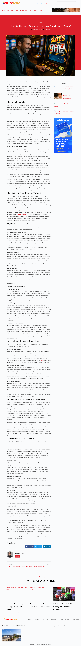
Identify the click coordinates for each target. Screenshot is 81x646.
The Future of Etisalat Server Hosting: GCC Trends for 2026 (68, 88)
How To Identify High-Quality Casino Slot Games (15, 606)
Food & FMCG (10, 10)
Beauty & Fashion (33, 10)
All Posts (17, 556)
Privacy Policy (76, 619)
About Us (37, 619)
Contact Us (45, 619)
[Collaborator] (63, 153)
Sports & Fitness (23, 10)
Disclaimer (53, 619)
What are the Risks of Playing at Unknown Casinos (63, 606)
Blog (40, 23)
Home (3, 10)
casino (42, 360)
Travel (16, 10)
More (41, 10)
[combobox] (66, 3)
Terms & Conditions (64, 619)
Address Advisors (67, 103)
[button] (29, 546)
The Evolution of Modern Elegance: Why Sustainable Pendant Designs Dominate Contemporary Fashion (68, 97)
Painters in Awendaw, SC (68, 111)
